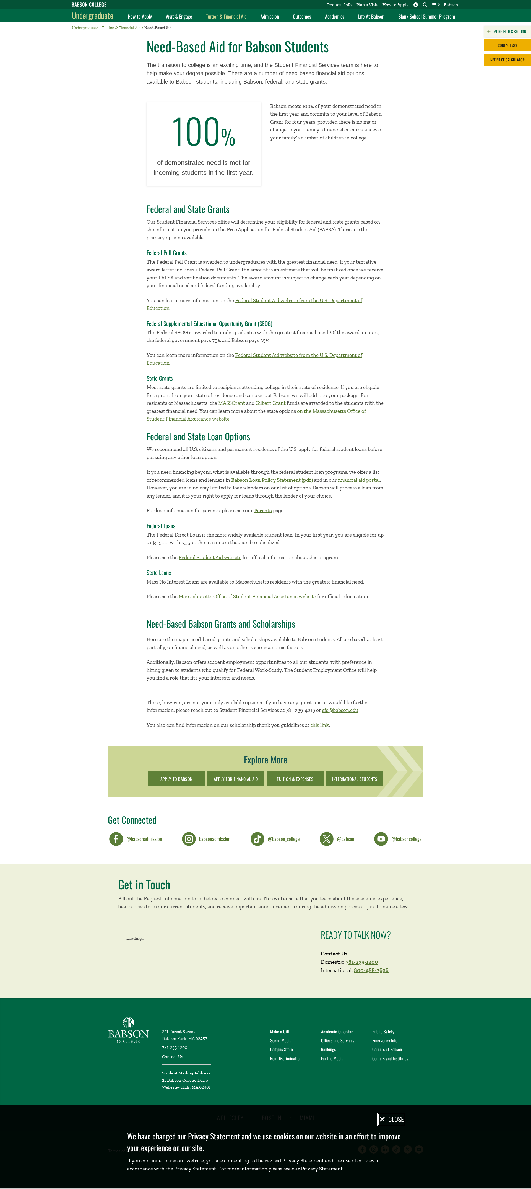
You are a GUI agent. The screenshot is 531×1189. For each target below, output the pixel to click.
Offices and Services (337, 1040)
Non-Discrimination (285, 1058)
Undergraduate (92, 15)
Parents (263, 510)
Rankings (328, 1049)
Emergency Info (384, 1040)
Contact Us (172, 1056)
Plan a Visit (367, 4)
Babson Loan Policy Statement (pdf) (272, 480)
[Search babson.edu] (425, 4)
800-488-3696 (371, 970)
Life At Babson (371, 16)
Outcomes (302, 16)
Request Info (339, 4)
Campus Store (281, 1049)
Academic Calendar (337, 1031)
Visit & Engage (179, 16)
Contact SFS (507, 45)
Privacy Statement (321, 1168)
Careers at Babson (387, 1049)
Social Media (280, 1040)
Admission (270, 16)
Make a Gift (280, 1031)
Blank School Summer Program (426, 16)
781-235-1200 (362, 962)
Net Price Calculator (507, 60)
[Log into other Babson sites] (415, 4)
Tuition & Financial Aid (226, 16)
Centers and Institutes (390, 1058)
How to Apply (395, 4)
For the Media (332, 1058)
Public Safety (383, 1031)
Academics (334, 16)
